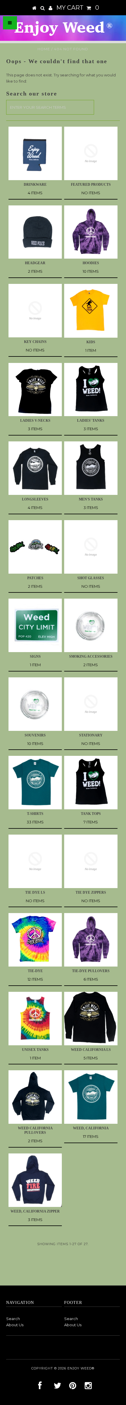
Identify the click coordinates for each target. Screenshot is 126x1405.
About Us (14, 1324)
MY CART (77, 7)
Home (44, 49)
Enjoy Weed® (80, 1368)
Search (13, 1318)
